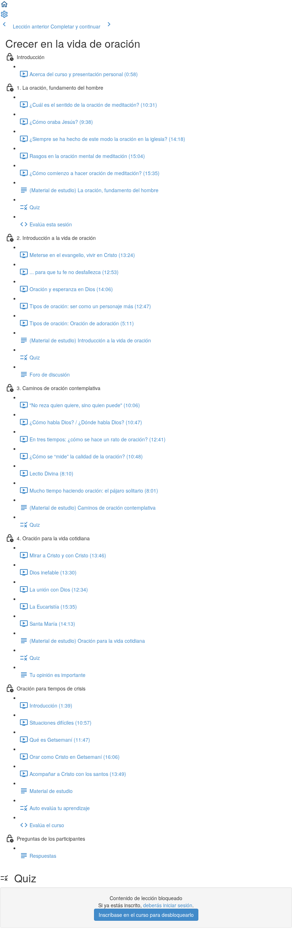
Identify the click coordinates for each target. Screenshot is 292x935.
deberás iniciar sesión (167, 905)
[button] (4, 6)
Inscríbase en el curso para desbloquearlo (146, 914)
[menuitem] (4, 16)
